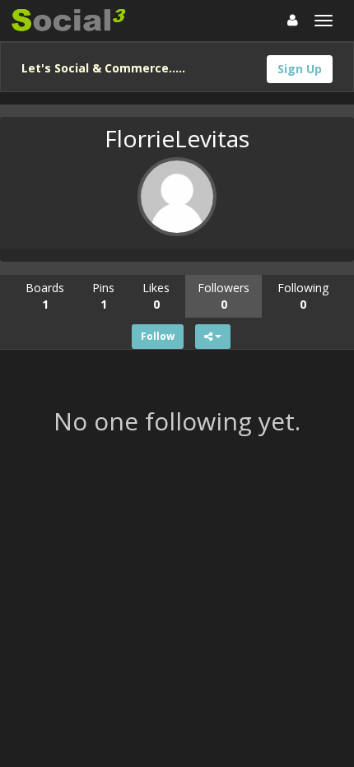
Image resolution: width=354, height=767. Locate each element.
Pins (103, 296)
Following (302, 296)
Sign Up (299, 69)
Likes (156, 296)
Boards (45, 296)
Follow (158, 336)
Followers (223, 296)
